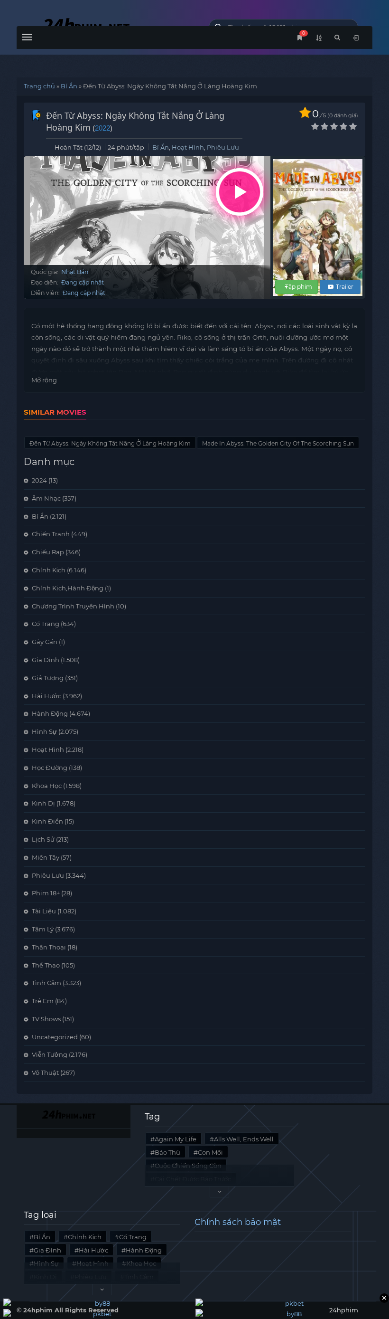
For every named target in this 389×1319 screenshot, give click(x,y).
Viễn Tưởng (49, 1054)
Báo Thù (167, 1152)
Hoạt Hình (188, 147)
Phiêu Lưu (223, 147)
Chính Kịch (48, 570)
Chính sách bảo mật (237, 1222)
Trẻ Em (43, 1001)
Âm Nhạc (46, 498)
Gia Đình (45, 660)
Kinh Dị (43, 803)
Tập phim (298, 286)
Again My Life (175, 1139)
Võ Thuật (45, 1072)
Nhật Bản (74, 271)
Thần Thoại (49, 947)
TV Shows (46, 1019)
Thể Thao (46, 965)
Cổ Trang (45, 623)
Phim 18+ (46, 893)
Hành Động (50, 713)
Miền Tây (45, 857)
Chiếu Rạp (48, 552)
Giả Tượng (48, 678)
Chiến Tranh (51, 534)
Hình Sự (44, 731)
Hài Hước (46, 696)
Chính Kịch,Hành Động (67, 588)
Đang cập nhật (82, 282)
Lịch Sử (43, 839)
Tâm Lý (43, 929)
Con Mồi (210, 1152)
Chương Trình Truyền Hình (73, 606)
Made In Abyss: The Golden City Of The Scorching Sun (278, 443)
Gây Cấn (44, 641)
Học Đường (49, 767)
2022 (102, 128)
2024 (39, 480)
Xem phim (239, 192)
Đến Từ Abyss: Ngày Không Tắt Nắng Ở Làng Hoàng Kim (110, 443)
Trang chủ (39, 86)
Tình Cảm (46, 983)
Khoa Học (47, 785)
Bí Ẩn (69, 86)
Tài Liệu (44, 911)
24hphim (105, 25)
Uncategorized (55, 1037)
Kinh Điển (47, 821)
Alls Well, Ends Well (244, 1139)
